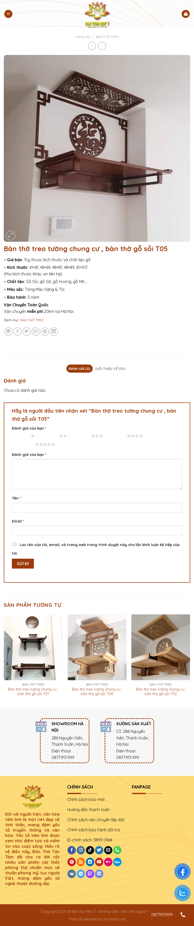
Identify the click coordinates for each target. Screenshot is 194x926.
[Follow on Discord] (99, 874)
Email (18, 521)
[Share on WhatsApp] (8, 331)
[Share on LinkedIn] (54, 331)
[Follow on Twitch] (90, 874)
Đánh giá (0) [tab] (79, 369)
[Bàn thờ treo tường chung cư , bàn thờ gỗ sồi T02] (160, 647)
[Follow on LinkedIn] (90, 862)
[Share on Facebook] (17, 331)
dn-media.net (114, 919)
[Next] (190, 660)
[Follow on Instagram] (81, 850)
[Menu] (8, 14)
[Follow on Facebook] (71, 850)
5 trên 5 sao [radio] (24, 444)
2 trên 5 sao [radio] (48, 436)
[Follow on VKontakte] (71, 874)
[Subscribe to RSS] (81, 862)
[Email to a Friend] (36, 331)
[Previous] (4, 660)
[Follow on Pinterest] (71, 862)
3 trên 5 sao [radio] (80, 436)
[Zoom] (10, 235)
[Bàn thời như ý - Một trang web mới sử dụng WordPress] (97, 14)
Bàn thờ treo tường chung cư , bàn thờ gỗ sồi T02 (161, 691)
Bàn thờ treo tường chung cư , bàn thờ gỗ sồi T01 (33, 691)
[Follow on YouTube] (99, 862)
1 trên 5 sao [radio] (20, 436)
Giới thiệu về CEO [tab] (110, 369)
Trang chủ (82, 37)
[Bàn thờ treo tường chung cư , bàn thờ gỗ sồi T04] (96, 647)
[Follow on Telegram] (81, 874)
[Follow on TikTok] (90, 850)
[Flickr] (108, 862)
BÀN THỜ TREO (107, 37)
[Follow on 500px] (117, 862)
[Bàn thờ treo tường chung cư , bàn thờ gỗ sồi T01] (33, 647)
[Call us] (117, 850)
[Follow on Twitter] (99, 850)
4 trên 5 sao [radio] (116, 436)
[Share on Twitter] (26, 331)
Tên (16, 498)
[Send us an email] (108, 850)
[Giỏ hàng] (186, 14)
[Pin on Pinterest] (45, 331)
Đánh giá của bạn (29, 428)
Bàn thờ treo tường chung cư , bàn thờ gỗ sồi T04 (97, 691)
